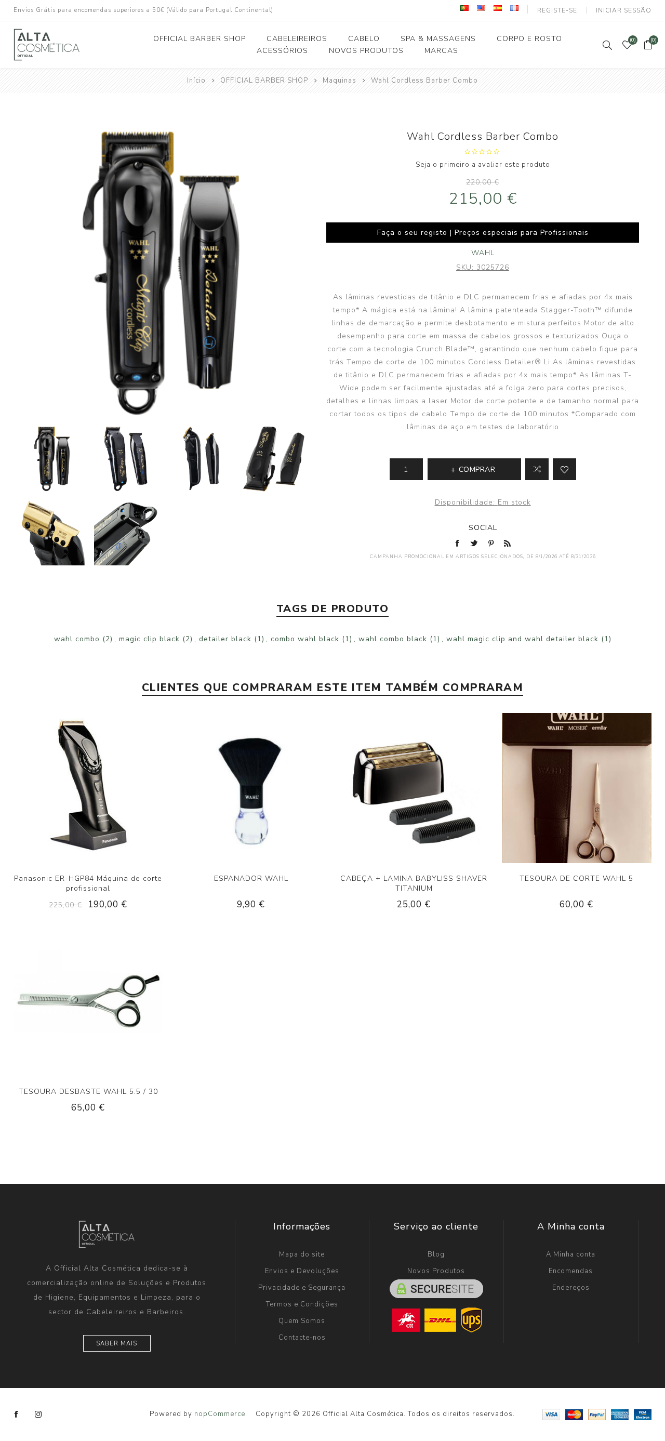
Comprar (109, 788)
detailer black (225, 639)
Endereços (571, 1287)
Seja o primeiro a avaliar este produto (483, 164)
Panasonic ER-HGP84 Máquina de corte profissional (88, 883)
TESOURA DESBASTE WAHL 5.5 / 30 (88, 1091)
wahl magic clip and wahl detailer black (522, 639)
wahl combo (77, 639)
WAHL (483, 253)
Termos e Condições (302, 1304)
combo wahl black (305, 639)
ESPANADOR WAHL (251, 878)
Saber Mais (116, 1343)
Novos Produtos (436, 1271)
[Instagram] (38, 1414)
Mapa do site (302, 1254)
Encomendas (571, 1271)
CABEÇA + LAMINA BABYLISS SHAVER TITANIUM (413, 883)
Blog (436, 1254)
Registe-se (557, 10)
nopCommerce (219, 1414)
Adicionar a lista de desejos (564, 469)
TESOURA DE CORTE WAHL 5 (576, 878)
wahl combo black (392, 639)
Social (483, 528)
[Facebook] (16, 1414)
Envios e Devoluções (302, 1271)
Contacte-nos (302, 1337)
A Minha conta (570, 1254)
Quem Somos (301, 1321)
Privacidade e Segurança (301, 1287)
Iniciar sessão (623, 10)
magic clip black (149, 639)
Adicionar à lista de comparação (537, 469)
